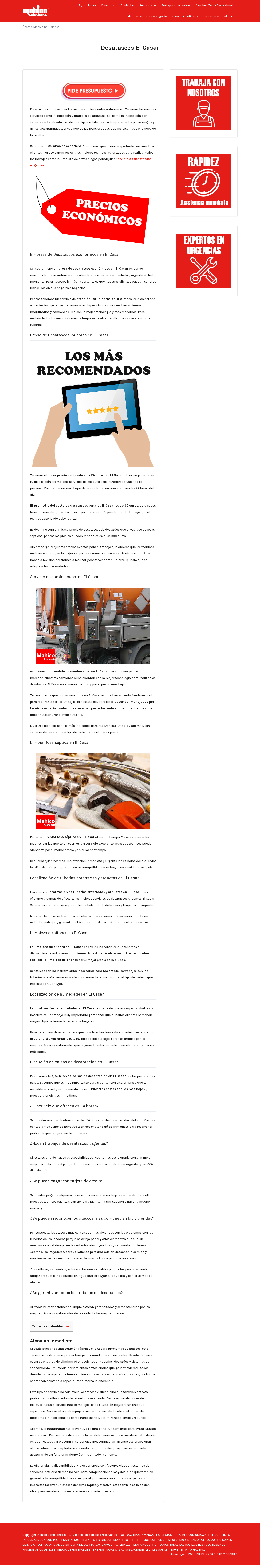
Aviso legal (178, 1554)
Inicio (92, 5)
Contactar (127, 5)
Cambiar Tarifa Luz (185, 16)
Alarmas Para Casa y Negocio (147, 16)
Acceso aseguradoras (218, 16)
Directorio (108, 5)
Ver (67, 1326)
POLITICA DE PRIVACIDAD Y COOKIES (213, 1554)
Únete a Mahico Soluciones (40, 27)
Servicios (146, 5)
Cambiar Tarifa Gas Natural (214, 5)
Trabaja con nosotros (176, 5)
